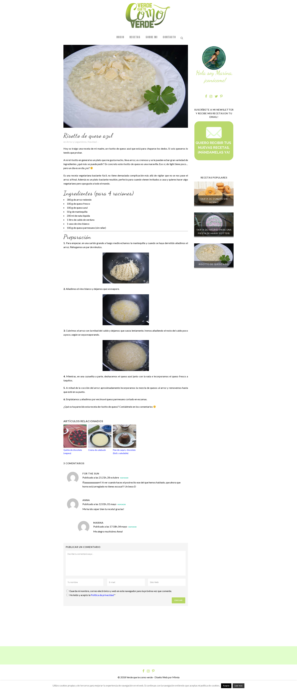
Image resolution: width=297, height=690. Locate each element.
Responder (124, 478)
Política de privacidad (102, 595)
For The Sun (90, 473)
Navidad (92, 141)
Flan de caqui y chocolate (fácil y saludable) (124, 451)
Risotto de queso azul (214, 264)
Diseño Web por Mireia (167, 677)
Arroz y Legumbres (76, 141)
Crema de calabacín (97, 450)
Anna (86, 500)
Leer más (239, 685)
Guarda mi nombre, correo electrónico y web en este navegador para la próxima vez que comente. (120, 590)
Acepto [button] (226, 685)
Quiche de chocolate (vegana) (72, 451)
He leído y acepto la (92, 595)
